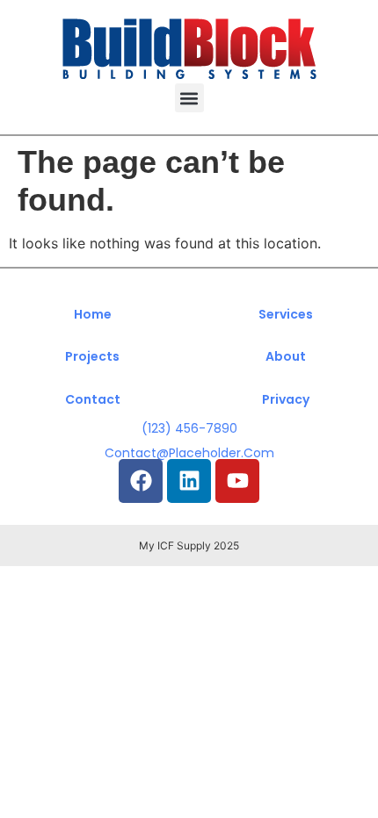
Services (285, 314)
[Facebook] (141, 481)
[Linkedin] (189, 481)
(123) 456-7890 (189, 428)
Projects (92, 356)
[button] (189, 97)
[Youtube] (237, 481)
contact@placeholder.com (189, 453)
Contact (92, 399)
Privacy (285, 399)
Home (93, 314)
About (285, 356)
